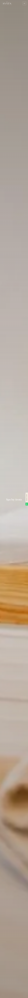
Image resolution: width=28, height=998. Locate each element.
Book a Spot (26, 497)
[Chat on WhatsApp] (27, 504)
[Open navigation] (24, 3)
